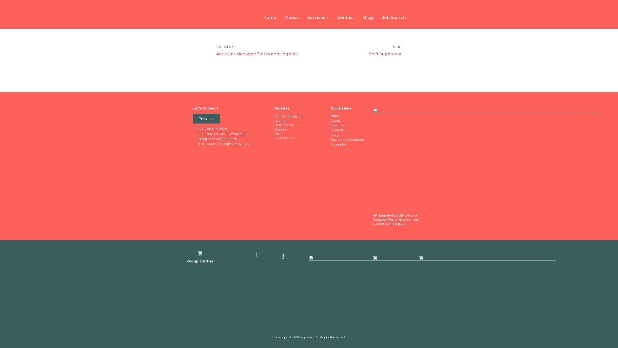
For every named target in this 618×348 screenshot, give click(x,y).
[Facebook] (197, 152)
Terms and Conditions (347, 139)
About (291, 17)
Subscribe (338, 144)
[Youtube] (225, 152)
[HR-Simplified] (200, 14)
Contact (345, 17)
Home (269, 17)
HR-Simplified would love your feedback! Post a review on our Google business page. (395, 219)
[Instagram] (215, 152)
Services (337, 125)
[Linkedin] (206, 152)
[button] (327, 17)
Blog (368, 17)
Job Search (394, 17)
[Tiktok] (234, 152)
